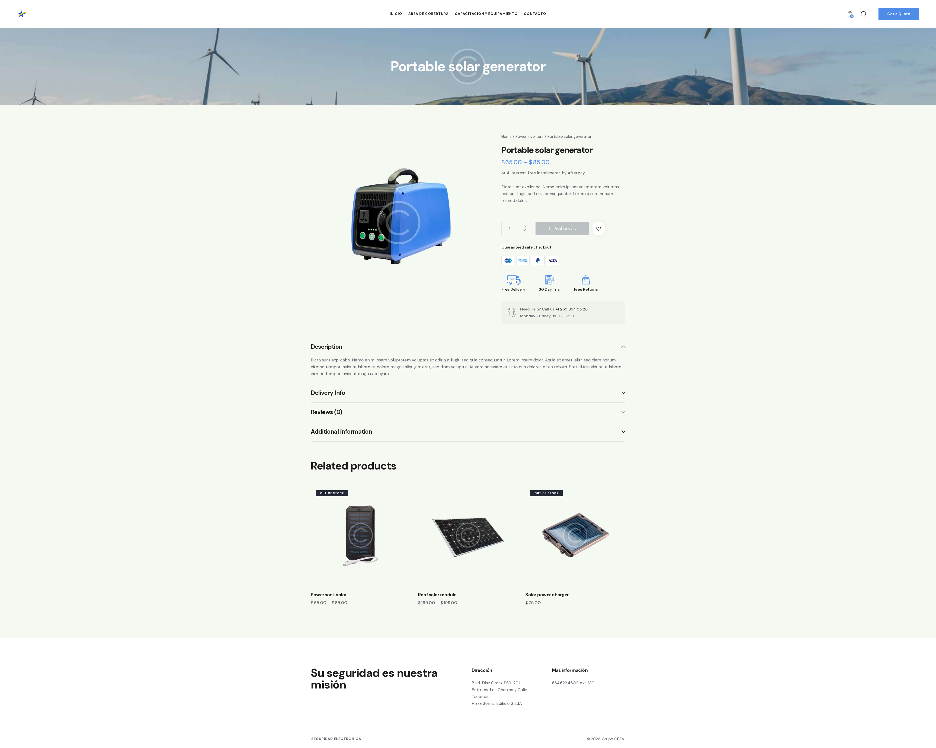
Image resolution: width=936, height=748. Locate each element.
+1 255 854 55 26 (572, 309)
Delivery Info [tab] (328, 393)
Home (506, 136)
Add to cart (565, 228)
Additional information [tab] (341, 431)
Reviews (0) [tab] (326, 412)
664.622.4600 (565, 683)
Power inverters (530, 136)
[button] (598, 228)
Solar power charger (547, 595)
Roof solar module (437, 595)
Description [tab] (326, 346)
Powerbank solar (329, 595)
